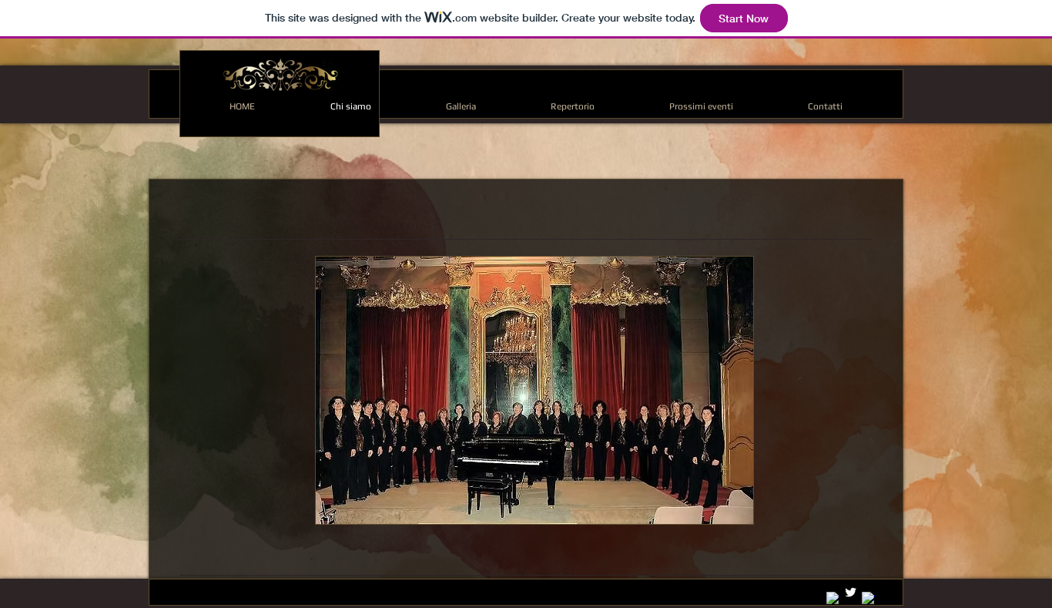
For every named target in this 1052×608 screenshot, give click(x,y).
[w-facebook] (868, 598)
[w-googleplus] (832, 598)
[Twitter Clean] (850, 592)
